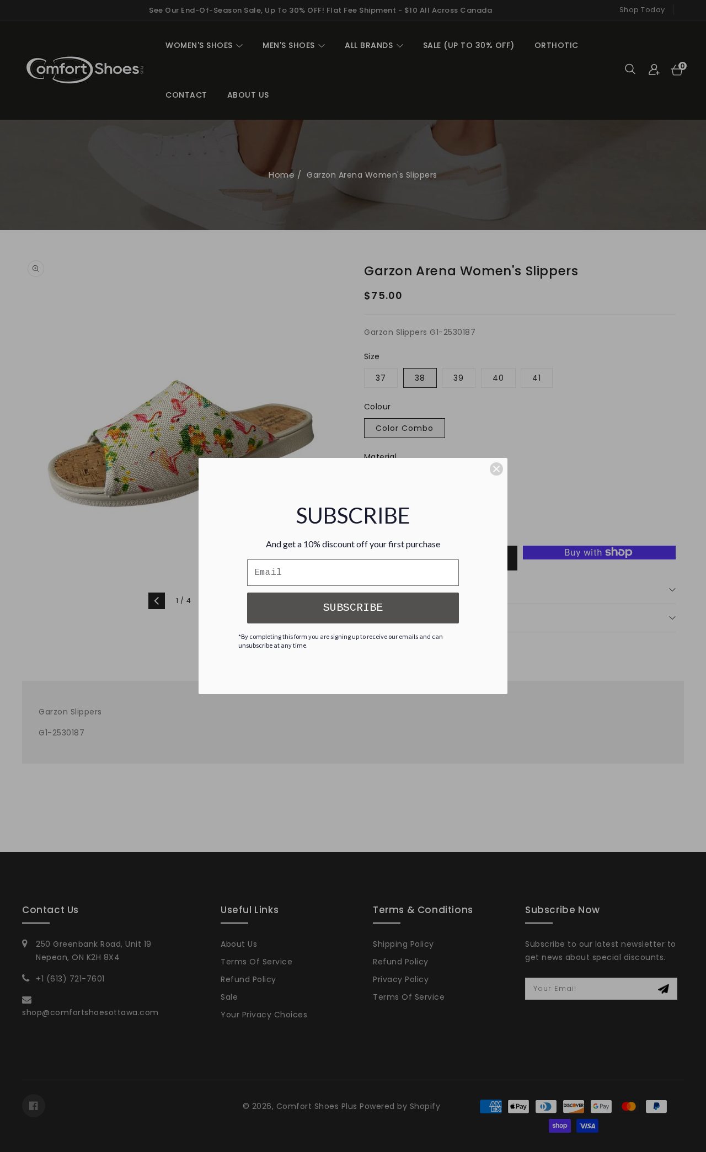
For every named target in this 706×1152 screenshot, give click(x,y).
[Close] (496, 469)
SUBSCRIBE (353, 607)
